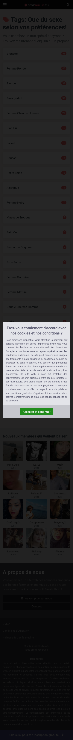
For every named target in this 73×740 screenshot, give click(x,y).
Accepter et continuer (36, 412)
